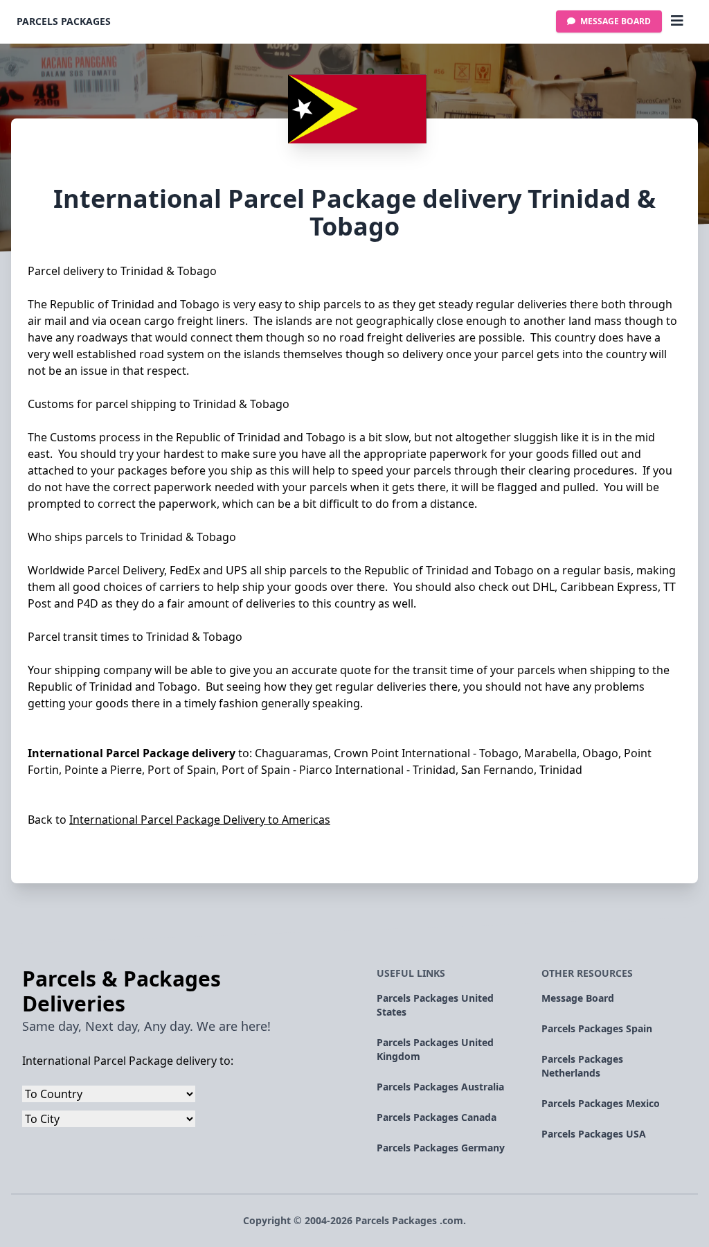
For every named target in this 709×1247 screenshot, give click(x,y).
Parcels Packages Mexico (600, 1103)
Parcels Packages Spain (596, 1028)
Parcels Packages (64, 21)
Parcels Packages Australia (440, 1086)
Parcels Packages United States (435, 1004)
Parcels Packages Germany (441, 1147)
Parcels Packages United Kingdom (435, 1049)
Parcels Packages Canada (436, 1117)
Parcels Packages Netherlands (582, 1065)
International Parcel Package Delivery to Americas (199, 819)
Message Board (614, 21)
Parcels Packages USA (593, 1133)
